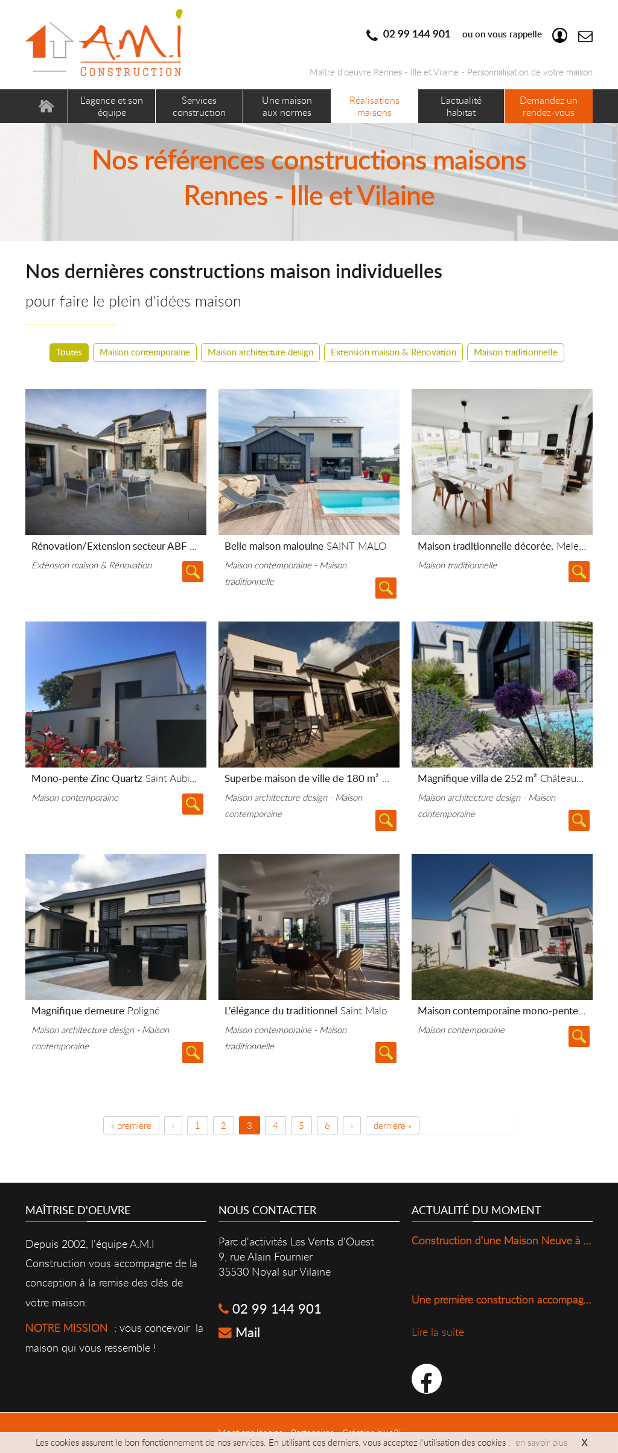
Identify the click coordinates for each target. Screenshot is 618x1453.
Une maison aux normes (287, 106)
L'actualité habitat (461, 106)
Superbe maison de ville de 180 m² (323, 778)
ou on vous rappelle (461, 34)
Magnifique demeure (95, 1010)
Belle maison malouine (305, 546)
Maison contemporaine (145, 352)
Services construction (199, 106)
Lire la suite (192, 571)
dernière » (393, 1125)
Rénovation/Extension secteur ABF (164, 546)
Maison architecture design (260, 352)
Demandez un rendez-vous (549, 106)
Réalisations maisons (374, 106)
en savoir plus (541, 1442)
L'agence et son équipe (111, 106)
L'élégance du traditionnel (306, 1010)
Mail (246, 1332)
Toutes (69, 352)
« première (131, 1125)
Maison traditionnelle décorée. (505, 546)
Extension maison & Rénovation (393, 352)
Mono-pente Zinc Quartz (139, 778)
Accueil (46, 106)
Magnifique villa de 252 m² (510, 778)
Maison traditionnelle (516, 352)
